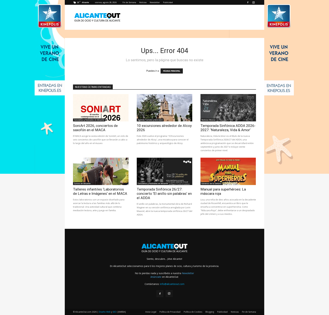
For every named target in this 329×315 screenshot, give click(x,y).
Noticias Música (208, 120)
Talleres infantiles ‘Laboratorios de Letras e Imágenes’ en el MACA (100, 191)
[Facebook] (247, 2)
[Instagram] (253, 2)
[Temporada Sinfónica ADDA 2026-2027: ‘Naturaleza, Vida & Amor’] (228, 107)
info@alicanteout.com (172, 284)
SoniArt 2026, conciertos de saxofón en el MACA (95, 128)
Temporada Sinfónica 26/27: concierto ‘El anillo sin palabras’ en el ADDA (164, 193)
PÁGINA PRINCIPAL (171, 71)
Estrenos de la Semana (211, 183)
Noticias (143, 2)
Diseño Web (105, 311)
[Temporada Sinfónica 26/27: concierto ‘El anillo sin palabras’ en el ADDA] (164, 171)
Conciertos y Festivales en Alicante (89, 120)
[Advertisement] (193, 17)
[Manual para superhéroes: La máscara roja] (228, 171)
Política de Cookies (193, 311)
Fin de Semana (129, 2)
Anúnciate (155, 276)
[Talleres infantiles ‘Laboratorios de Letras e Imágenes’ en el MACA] (101, 171)
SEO (115, 311)
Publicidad (168, 2)
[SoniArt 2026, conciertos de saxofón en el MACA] (101, 107)
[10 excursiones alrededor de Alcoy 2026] (164, 107)
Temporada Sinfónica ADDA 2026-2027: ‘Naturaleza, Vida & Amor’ (227, 128)
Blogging (209, 311)
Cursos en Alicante (82, 183)
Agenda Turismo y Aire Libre (150, 120)
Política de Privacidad (170, 311)
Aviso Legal (150, 311)
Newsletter (155, 2)
